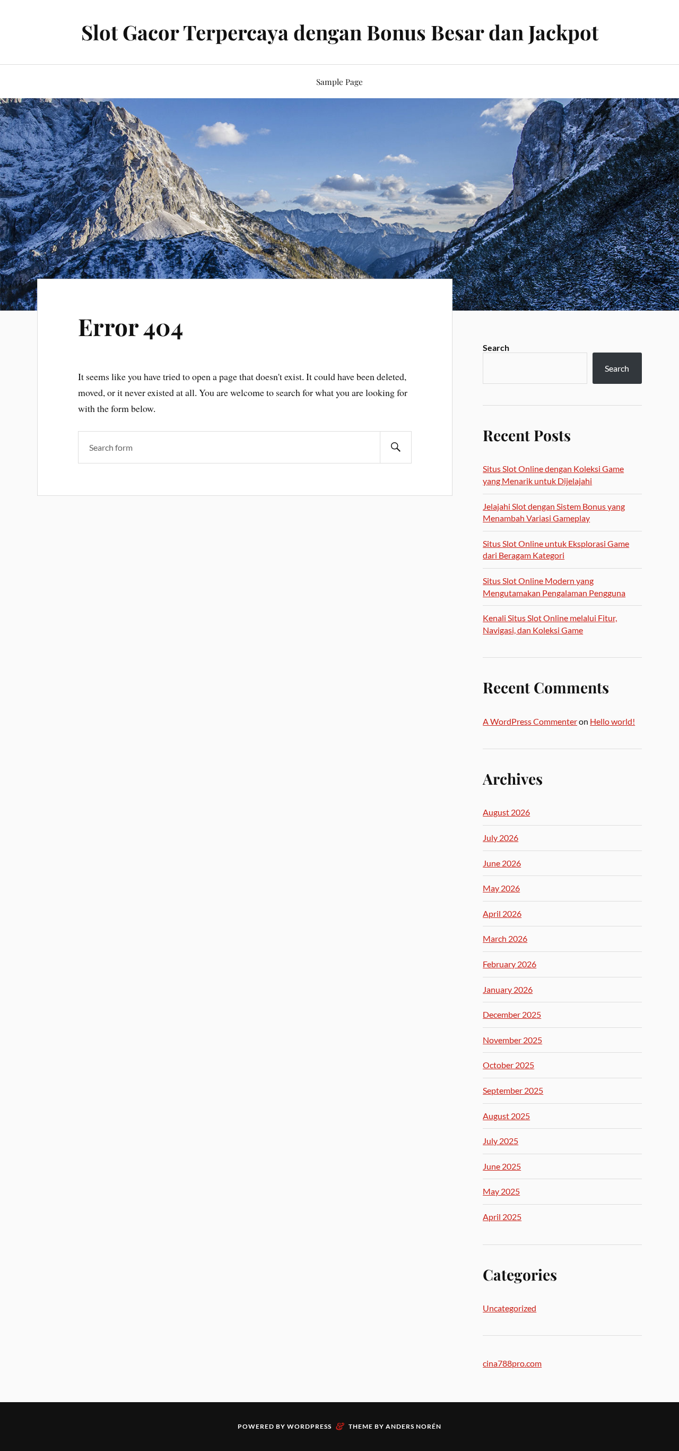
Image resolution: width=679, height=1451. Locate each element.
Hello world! (612, 721)
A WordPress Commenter (530, 721)
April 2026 (502, 913)
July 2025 (500, 1141)
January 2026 (508, 989)
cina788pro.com (512, 1363)
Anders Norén (413, 1426)
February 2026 (509, 964)
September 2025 (513, 1090)
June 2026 (502, 863)
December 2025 (512, 1014)
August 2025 (506, 1116)
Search (496, 347)
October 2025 (508, 1065)
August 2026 (506, 812)
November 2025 (512, 1040)
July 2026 (500, 837)
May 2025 (501, 1191)
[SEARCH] (396, 447)
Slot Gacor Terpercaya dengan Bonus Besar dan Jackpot (339, 32)
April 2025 (502, 1217)
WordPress (309, 1426)
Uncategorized (509, 1308)
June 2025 (502, 1166)
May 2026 (501, 888)
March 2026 (505, 938)
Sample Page (339, 81)
